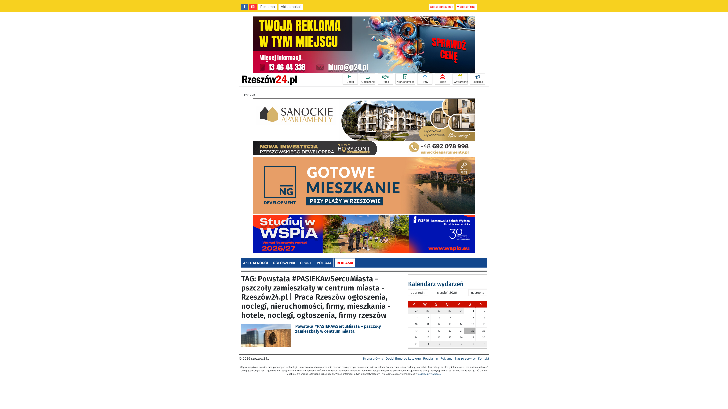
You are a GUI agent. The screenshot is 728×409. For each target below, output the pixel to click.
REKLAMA (345, 263)
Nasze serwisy (465, 358)
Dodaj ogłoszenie (441, 7)
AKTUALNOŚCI (255, 263)
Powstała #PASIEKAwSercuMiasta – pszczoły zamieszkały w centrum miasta (338, 329)
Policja (442, 81)
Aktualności (291, 7)
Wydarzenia (461, 81)
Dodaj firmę (467, 7)
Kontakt (483, 358)
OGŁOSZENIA (284, 263)
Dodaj (350, 81)
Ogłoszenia (368, 81)
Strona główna (372, 358)
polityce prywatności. (429, 373)
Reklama (267, 7)
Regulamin (430, 358)
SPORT (306, 263)
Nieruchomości (406, 81)
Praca (385, 81)
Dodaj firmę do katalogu (403, 358)
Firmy (424, 81)
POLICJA (324, 263)
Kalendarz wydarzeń (436, 284)
